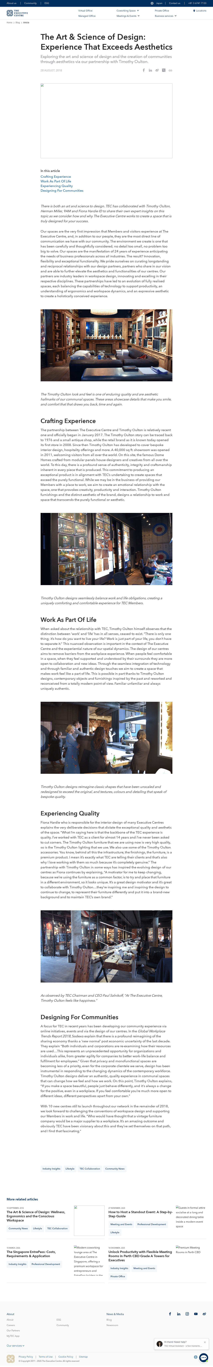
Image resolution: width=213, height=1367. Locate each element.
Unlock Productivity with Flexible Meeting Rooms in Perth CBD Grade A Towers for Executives (140, 1256)
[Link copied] (170, 70)
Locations (201, 11)
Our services (14, 1345)
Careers (11, 1325)
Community (30, 3)
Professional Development (151, 1224)
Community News (114, 1169)
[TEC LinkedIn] (179, 1314)
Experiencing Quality (57, 186)
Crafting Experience (56, 177)
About (10, 1320)
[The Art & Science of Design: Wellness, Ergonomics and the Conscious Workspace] (89, 1221)
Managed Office (87, 16)
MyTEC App (13, 1336)
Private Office (162, 11)
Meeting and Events (121, 1224)
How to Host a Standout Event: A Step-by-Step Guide (140, 1214)
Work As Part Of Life (56, 181)
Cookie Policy (65, 1357)
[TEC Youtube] (196, 1314)
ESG (47, 3)
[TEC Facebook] (170, 1314)
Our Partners (13, 1331)
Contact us (174, 3)
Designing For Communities (62, 191)
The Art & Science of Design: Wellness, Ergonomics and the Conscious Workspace (36, 1216)
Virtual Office (85, 11)
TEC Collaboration (90, 1169)
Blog (18, 22)
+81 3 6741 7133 (197, 3)
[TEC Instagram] (187, 1314)
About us (11, 3)
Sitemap (83, 1357)
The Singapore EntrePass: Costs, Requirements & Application (31, 1254)
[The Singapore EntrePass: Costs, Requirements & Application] (89, 1260)
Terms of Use (46, 1357)
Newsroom (112, 1325)
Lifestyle (70, 1169)
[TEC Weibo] (204, 1314)
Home (9, 22)
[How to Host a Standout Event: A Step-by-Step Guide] (191, 1221)
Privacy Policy (26, 1357)
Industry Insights (51, 1169)
